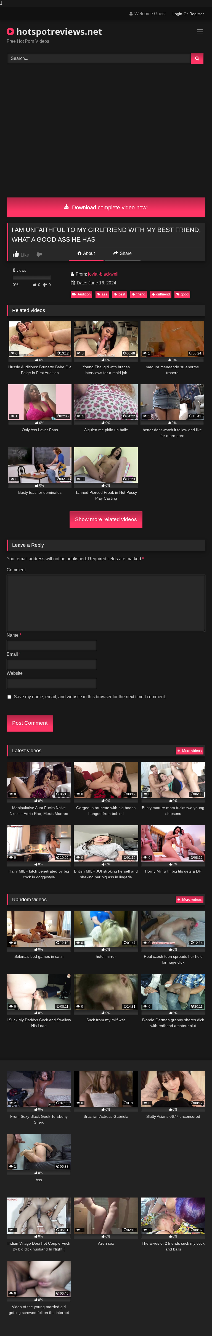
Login (177, 14)
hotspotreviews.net (58, 31)
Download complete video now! (109, 207)
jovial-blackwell (103, 274)
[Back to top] (195, 1320)
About (88, 253)
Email (14, 654)
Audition (84, 294)
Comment (16, 569)
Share (125, 253)
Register (196, 14)
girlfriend (163, 294)
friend (140, 294)
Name (14, 635)
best (121, 294)
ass (104, 294)
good (185, 294)
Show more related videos (106, 519)
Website (15, 673)
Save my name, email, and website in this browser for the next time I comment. (90, 696)
